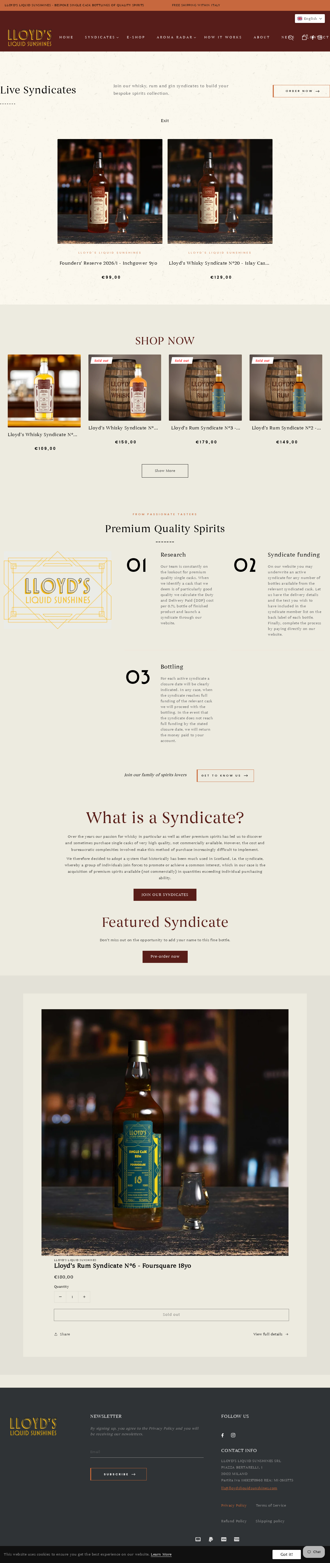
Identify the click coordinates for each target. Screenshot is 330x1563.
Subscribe (116, 1474)
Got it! (286, 1554)
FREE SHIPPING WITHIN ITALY (247, 5)
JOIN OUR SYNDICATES (165, 894)
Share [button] (65, 1334)
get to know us (221, 775)
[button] (310, 18)
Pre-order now (165, 956)
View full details (268, 1334)
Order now (299, 91)
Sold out (171, 1314)
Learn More (161, 1554)
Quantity (61, 1287)
